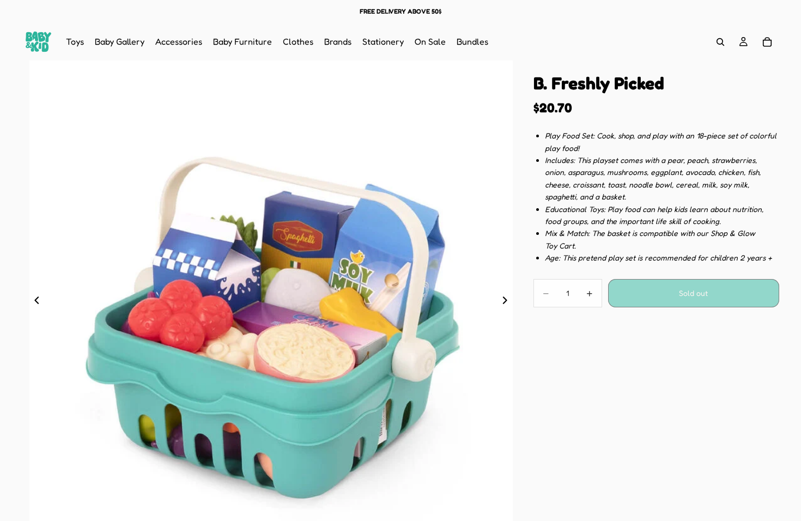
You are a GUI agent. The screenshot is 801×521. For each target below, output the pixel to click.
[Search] (720, 42)
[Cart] (767, 42)
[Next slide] (508, 302)
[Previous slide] (34, 302)
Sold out (693, 293)
